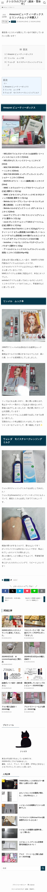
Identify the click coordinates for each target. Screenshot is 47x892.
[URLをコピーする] (41, 591)
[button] (5, 591)
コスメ (13, 21)
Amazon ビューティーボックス (20, 54)
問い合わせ (31, 885)
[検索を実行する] (43, 868)
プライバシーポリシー (19, 885)
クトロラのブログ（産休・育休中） (23, 2)
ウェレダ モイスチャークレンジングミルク (22, 93)
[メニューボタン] (2, 3)
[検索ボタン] (44, 3)
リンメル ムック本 (16, 58)
